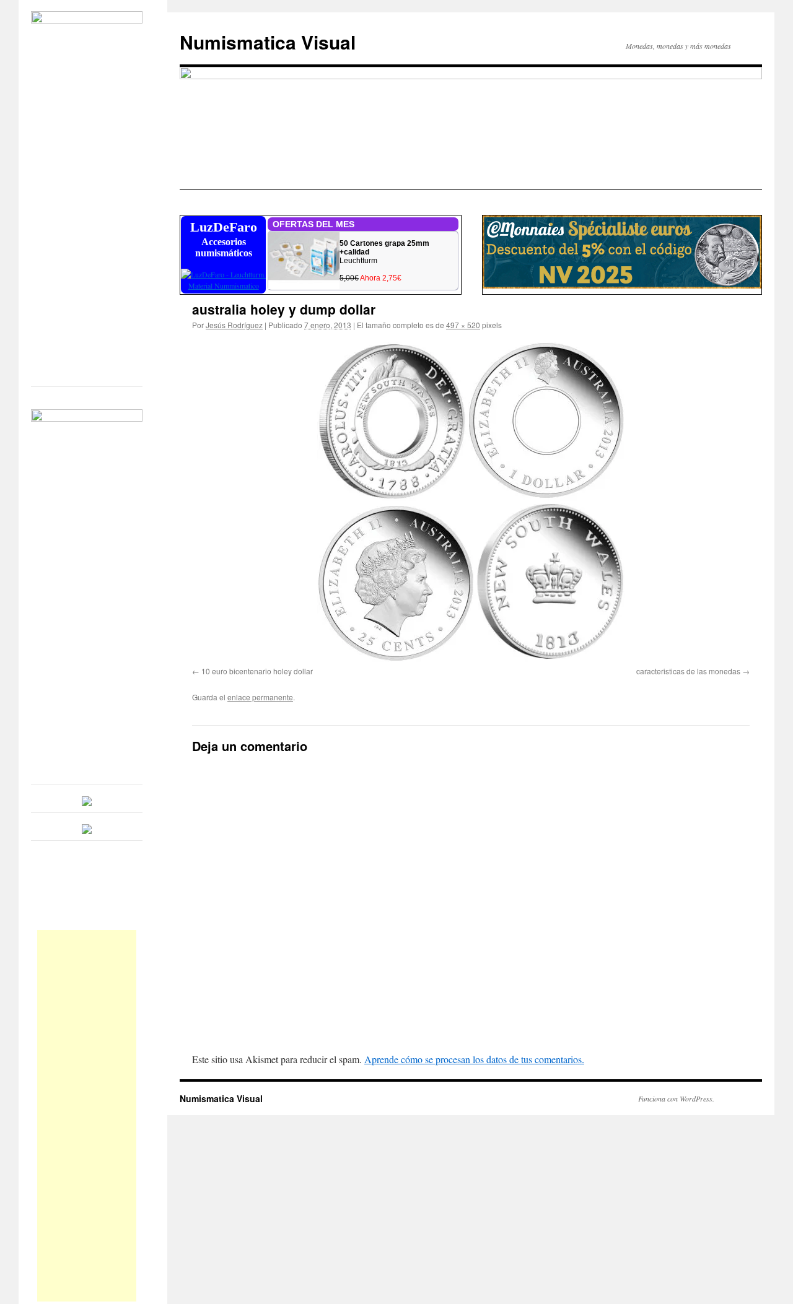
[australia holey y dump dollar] (471, 501)
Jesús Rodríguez (234, 324)
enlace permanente (260, 697)
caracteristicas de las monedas (688, 671)
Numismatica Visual (268, 41)
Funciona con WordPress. (676, 1098)
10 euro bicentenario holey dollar (257, 671)
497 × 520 (463, 324)
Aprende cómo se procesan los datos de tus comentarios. (474, 1059)
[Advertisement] (86, 1116)
